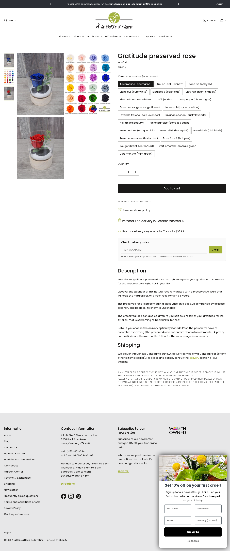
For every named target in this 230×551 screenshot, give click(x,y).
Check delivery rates (135, 242)
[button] (64, 37)
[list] (64, 116)
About (8, 435)
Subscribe (193, 532)
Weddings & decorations (19, 459)
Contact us (11, 465)
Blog (6, 441)
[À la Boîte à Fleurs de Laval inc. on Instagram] (71, 496)
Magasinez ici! (154, 4)
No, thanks (193, 541)
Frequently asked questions (21, 496)
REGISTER (123, 471)
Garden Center (13, 471)
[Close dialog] (222, 459)
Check (215, 249)
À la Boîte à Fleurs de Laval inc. (28, 540)
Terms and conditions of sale (22, 502)
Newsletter (11, 490)
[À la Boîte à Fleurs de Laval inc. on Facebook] (63, 496)
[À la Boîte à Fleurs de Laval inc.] (114, 20)
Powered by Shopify (56, 540)
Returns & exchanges (17, 477)
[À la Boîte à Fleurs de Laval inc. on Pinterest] (78, 496)
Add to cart (171, 188)
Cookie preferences (16, 514)
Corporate (10, 447)
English (219, 4)
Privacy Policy (12, 508)
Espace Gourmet (14, 453)
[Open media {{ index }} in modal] (40, 84)
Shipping (9, 483)
